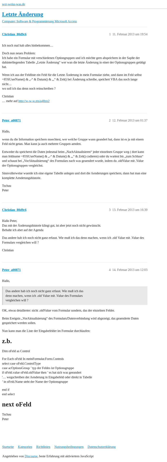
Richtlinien (43, 447)
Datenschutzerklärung (102, 447)
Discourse (31, 456)
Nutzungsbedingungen (69, 447)
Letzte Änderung (22, 14)
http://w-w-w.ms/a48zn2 (33, 101)
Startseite (8, 447)
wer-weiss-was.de (13, 4)
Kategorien (25, 447)
